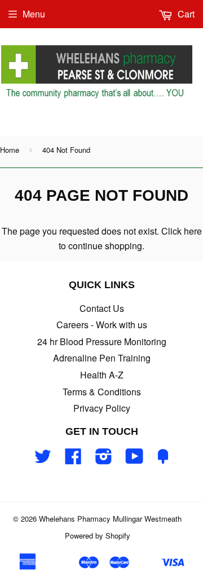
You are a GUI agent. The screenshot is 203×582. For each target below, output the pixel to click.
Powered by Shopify (97, 535)
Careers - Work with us (101, 324)
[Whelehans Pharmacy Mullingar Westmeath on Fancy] (163, 459)
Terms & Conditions (102, 391)
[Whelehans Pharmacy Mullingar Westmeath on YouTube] (134, 459)
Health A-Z (101, 374)
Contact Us (102, 308)
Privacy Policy (101, 408)
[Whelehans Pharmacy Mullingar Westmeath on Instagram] (103, 459)
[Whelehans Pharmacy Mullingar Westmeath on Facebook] (73, 459)
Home (9, 149)
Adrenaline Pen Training (102, 357)
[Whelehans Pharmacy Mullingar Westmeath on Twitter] (42, 459)
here (193, 230)
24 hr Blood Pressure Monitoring (101, 341)
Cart (185, 13)
